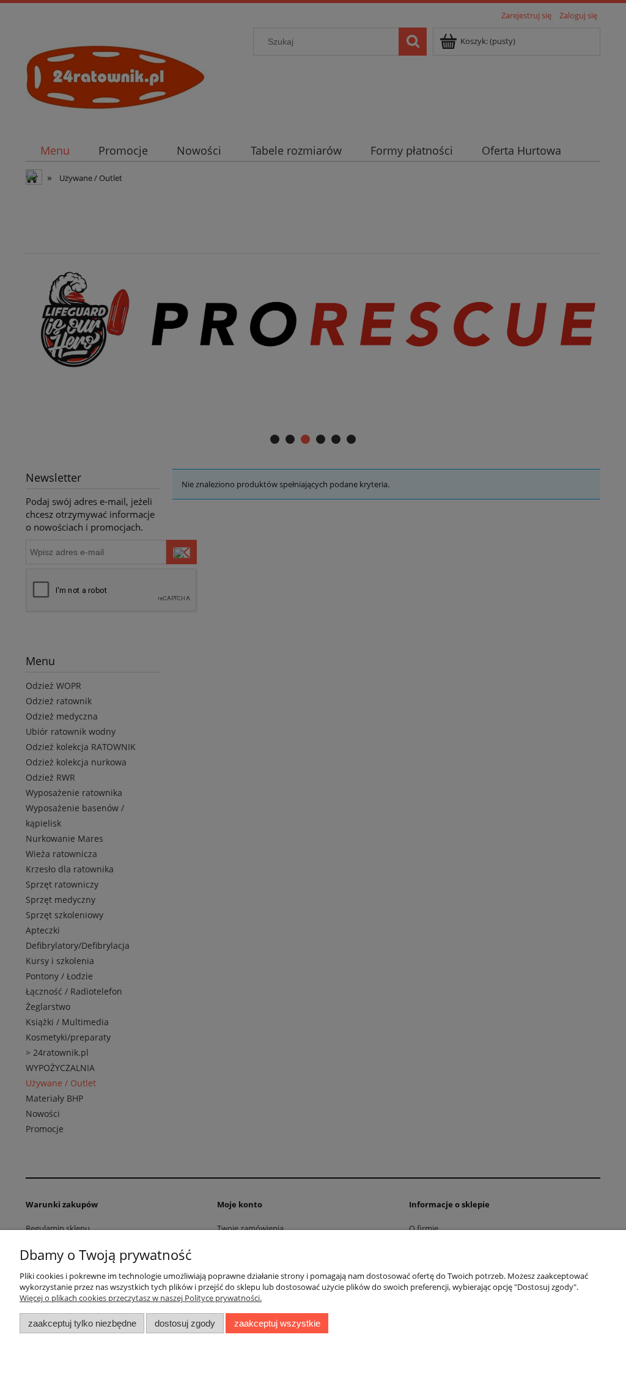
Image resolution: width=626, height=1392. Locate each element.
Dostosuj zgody (185, 1323)
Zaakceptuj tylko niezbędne (82, 1323)
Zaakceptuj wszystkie (277, 1323)
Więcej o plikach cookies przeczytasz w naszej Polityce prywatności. (141, 1297)
